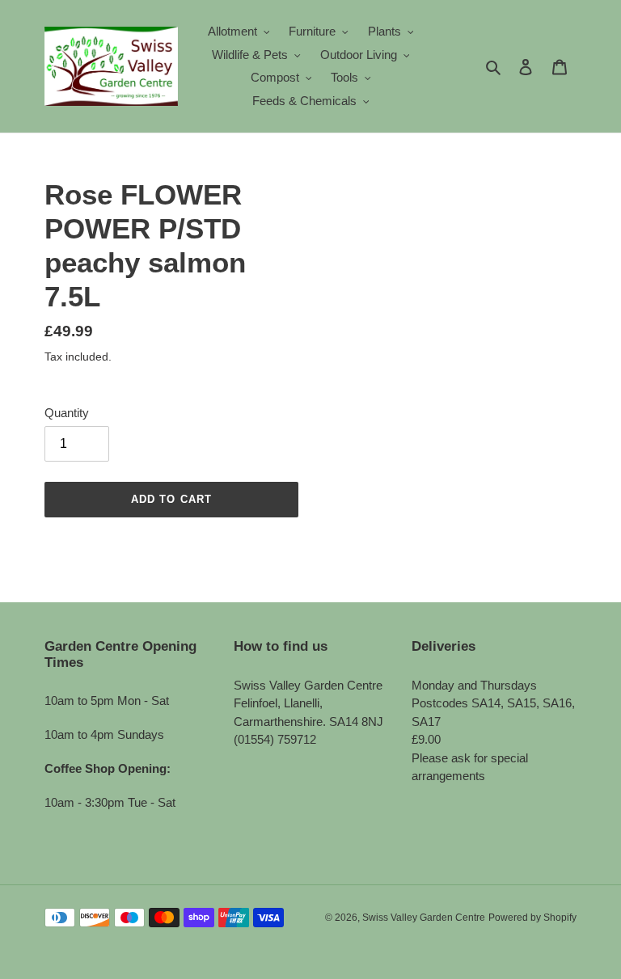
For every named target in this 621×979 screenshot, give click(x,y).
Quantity (66, 413)
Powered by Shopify (532, 917)
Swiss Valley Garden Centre (423, 917)
